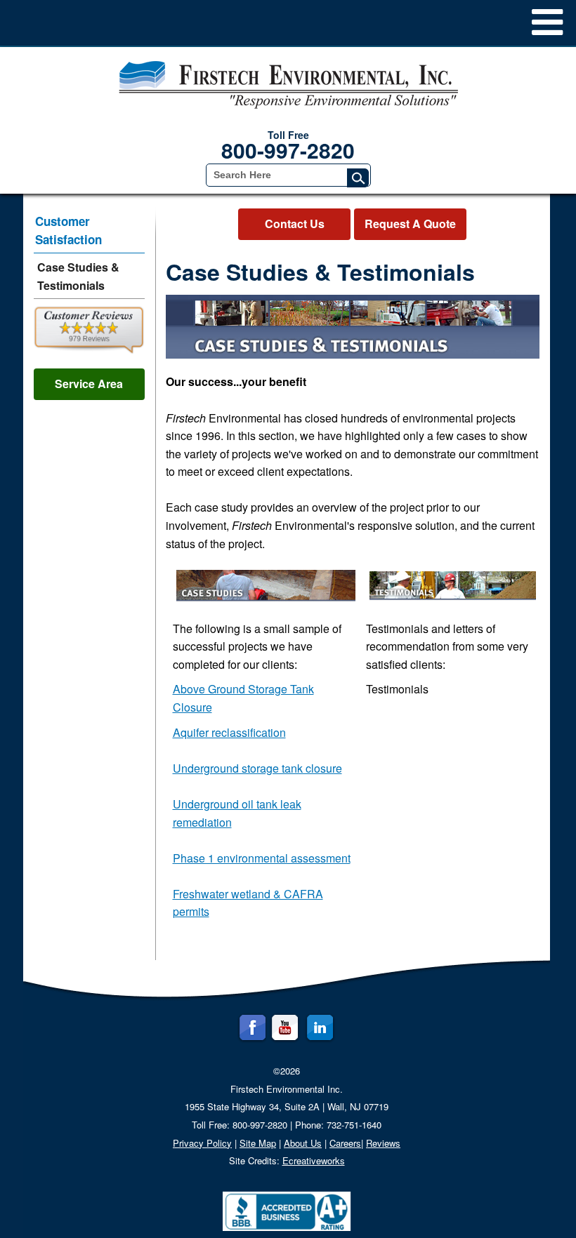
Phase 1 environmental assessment (262, 858)
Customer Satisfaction (68, 230)
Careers (345, 1143)
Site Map (258, 1143)
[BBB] (286, 1211)
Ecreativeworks (313, 1160)
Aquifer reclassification (229, 732)
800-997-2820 (288, 150)
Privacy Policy (202, 1143)
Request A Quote (410, 223)
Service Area (89, 383)
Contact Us (295, 223)
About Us (303, 1143)
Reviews (383, 1143)
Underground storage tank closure (257, 768)
